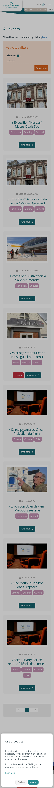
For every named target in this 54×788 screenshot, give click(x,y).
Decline (21, 782)
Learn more (10, 773)
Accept (33, 782)
